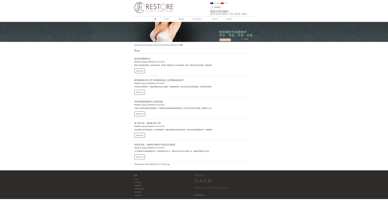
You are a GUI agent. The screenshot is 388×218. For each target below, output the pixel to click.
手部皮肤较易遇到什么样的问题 (148, 102)
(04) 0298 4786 (238, 14)
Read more (139, 71)
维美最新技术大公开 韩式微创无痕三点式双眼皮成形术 (158, 80)
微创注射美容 (197, 19)
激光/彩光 (229, 19)
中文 (226, 3)
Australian (217, 3)
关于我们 (166, 19)
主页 (155, 19)
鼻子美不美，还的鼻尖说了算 (147, 123)
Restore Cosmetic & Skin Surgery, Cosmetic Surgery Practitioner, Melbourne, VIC (156, 45)
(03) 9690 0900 (218, 14)
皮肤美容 (215, 19)
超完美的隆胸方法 (142, 59)
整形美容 (181, 19)
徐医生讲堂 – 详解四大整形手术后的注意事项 (154, 145)
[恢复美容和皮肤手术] (153, 7)
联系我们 (217, 7)
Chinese (144, 62)
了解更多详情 (225, 40)
